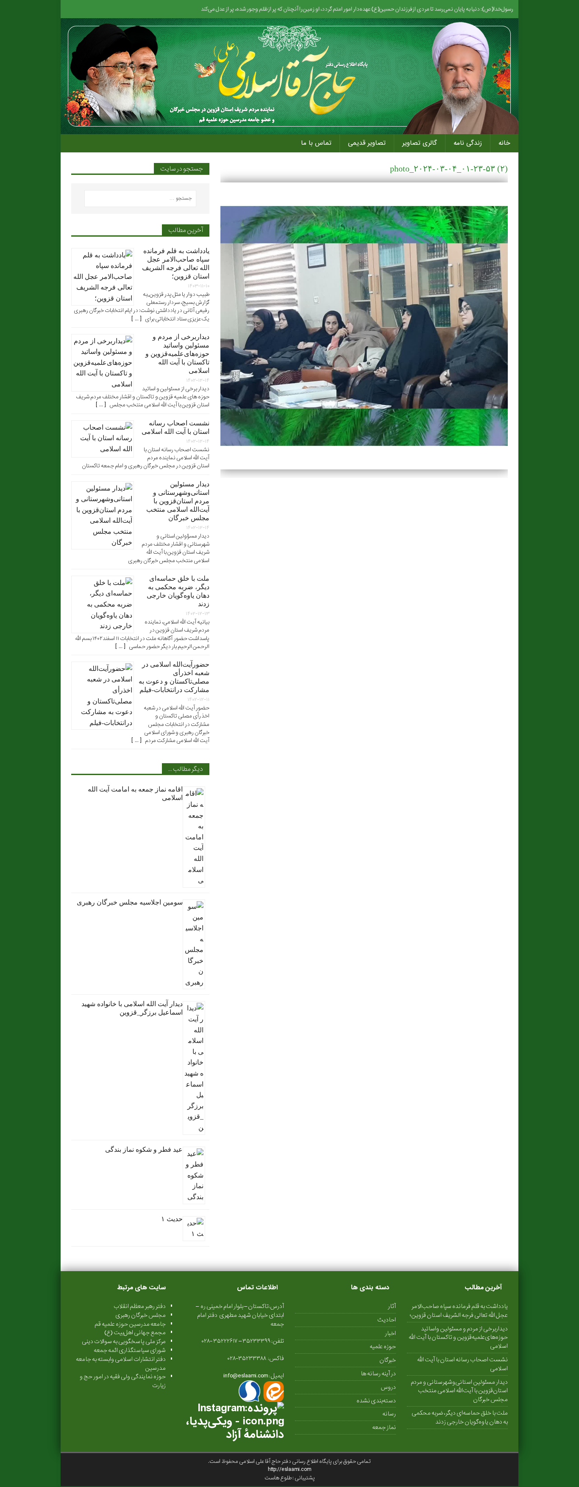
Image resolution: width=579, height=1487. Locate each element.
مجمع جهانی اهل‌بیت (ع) (135, 1332)
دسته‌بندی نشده (376, 1400)
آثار (392, 1306)
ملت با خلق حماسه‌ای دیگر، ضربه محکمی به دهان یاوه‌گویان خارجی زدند (460, 1417)
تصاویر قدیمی (367, 143)
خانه (504, 143)
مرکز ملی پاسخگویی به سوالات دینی (124, 1341)
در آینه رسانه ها (378, 1373)
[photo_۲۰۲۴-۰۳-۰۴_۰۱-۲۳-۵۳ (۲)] (364, 464)
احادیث (386, 1319)
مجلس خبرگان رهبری (140, 1315)
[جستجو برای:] (140, 198)
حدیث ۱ (172, 1218)
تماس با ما (316, 143)
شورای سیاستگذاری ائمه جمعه (130, 1350)
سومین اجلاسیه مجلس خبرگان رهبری (130, 902)
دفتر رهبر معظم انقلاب (140, 1306)
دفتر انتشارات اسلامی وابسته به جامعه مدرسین (121, 1364)
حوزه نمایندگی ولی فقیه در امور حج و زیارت (123, 1381)
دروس (388, 1387)
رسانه (389, 1413)
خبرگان (387, 1360)
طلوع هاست (278, 1478)
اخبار (390, 1333)
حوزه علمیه (383, 1346)
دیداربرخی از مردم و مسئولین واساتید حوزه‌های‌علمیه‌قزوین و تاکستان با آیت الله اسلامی (177, 353)
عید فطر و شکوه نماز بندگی (144, 1149)
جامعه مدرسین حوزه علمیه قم (130, 1324)
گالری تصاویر (419, 143)
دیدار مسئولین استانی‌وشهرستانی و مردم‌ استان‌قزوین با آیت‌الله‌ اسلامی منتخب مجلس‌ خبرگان (177, 500)
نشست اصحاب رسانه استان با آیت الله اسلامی (462, 1364)
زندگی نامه (468, 143)
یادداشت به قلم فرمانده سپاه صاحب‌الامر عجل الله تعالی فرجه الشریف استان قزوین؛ (459, 1311)
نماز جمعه (384, 1427)
